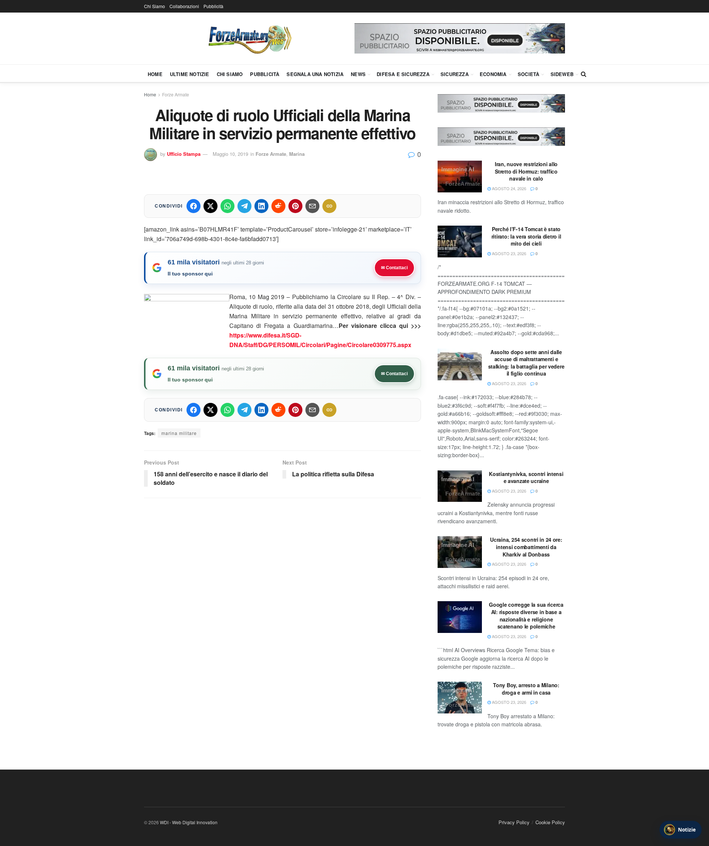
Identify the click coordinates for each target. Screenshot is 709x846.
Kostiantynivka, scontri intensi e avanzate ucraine (526, 477)
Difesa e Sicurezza (403, 74)
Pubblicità (213, 6)
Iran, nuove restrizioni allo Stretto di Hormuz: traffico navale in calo (526, 171)
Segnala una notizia (315, 74)
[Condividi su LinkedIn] (261, 206)
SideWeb (562, 74)
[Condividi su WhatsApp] (227, 206)
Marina (297, 153)
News (358, 74)
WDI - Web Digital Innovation (189, 822)
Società (528, 74)
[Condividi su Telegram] (244, 206)
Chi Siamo (154, 6)
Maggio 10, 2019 (230, 153)
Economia (493, 74)
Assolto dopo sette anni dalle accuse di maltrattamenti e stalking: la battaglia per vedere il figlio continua (526, 362)
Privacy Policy (514, 822)
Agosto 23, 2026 (508, 253)
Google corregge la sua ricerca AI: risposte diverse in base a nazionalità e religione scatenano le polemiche (526, 615)
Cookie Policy (550, 822)
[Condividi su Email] (312, 206)
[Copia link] (329, 206)
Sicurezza (455, 74)
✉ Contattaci (394, 267)
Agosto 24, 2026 (508, 188)
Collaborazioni (184, 6)
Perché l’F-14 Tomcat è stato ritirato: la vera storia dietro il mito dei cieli (526, 236)
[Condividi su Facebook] (193, 206)
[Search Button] (583, 74)
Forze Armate (175, 94)
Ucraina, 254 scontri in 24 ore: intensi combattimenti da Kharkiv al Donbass (526, 547)
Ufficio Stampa (184, 153)
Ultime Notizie (189, 74)
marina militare (179, 433)
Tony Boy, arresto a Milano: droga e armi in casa (526, 688)
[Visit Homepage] (249, 38)
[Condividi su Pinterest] (295, 206)
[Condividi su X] (210, 206)
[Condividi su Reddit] (278, 206)
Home (155, 74)
